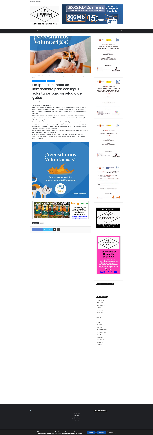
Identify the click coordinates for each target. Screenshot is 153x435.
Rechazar (101, 432)
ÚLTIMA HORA (40, 31)
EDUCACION (100, 315)
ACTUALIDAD (35, 81)
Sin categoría (100, 339)
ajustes (80, 433)
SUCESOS (99, 344)
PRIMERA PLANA (50, 81)
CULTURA (99, 307)
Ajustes (111, 432)
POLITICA (99, 327)
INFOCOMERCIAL (101, 320)
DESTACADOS (50, 31)
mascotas (42, 223)
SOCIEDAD (100, 342)
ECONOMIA (100, 312)
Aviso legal (76, 415)
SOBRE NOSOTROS (69, 31)
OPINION (99, 325)
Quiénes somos (76, 413)
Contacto (76, 420)
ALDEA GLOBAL (41, 76)
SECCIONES (59, 31)
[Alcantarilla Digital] (44, 15)
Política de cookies (76, 417)
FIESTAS (99, 317)
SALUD (99, 334)
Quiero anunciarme (76, 418)
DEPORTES (100, 310)
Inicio (33, 31)
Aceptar (91, 432)
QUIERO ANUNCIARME (83, 31)
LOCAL (99, 322)
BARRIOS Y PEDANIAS (103, 305)
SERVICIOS (100, 337)
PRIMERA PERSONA (102, 329)
